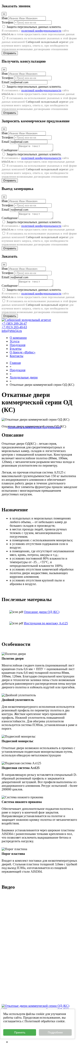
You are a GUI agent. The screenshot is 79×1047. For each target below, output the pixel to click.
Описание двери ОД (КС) (41, 612)
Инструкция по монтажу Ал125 (46, 623)
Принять (19, 1032)
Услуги (14, 341)
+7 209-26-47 (14, 323)
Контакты (16, 356)
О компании (18, 337)
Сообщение (10, 150)
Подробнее (55, 1032)
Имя (4, 18)
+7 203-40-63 (14, 327)
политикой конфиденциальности (41, 30)
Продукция (17, 345)
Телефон (7, 22)
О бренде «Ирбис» (22, 352)
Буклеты (15, 348)
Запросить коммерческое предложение (34, 427)
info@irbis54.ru (12, 331)
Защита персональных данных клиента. (38, 30)
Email (5, 82)
